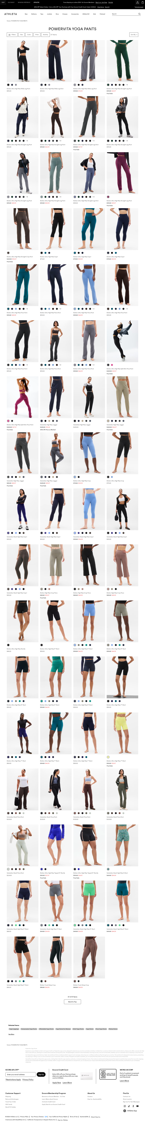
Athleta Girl (85, 14)
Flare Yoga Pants (101, 1029)
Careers (89, 1096)
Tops (41, 14)
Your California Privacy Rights (58, 1117)
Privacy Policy (28, 1080)
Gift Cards (8, 1104)
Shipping (8, 1096)
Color (29, 34)
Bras (57, 14)
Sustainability (84, 1117)
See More (11, 1034)
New (26, 14)
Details (110, 2)
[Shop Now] (72, 7)
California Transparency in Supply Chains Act (41, 1120)
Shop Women (100, 7)
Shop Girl (107, 7)
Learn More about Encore (50, 1099)
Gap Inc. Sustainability (94, 1099)
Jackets (49, 14)
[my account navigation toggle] (137, 2)
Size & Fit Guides (10, 1107)
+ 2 (27, 309)
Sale (94, 14)
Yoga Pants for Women (63, 1029)
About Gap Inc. (95, 1117)
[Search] (139, 14)
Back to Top (72, 1002)
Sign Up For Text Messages (131, 1102)
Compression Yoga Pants (29, 1029)
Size (21, 34)
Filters (14, 34)
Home (8, 21)
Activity (45, 34)
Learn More (67, 1083)
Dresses (65, 14)
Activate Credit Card (48, 1102)
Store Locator (127, 1099)
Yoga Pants (89, 1029)
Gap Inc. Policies (63, 1120)
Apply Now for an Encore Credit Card (53, 1104)
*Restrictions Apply (13, 1080)
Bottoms (34, 14)
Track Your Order (10, 1102)
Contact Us (126, 1096)
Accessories (75, 14)
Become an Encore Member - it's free (53, 1096)
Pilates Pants (113, 1029)
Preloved (102, 14)
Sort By (133, 34)
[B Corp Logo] (107, 1074)
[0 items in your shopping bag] (142, 2)
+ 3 (127, 85)
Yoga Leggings (14, 1029)
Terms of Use (74, 1117)
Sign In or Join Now (101, 2)
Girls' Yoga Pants (78, 1029)
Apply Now (56, 1083)
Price (37, 34)
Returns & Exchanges (11, 1099)
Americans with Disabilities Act (15, 1120)
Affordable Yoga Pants (46, 1029)
